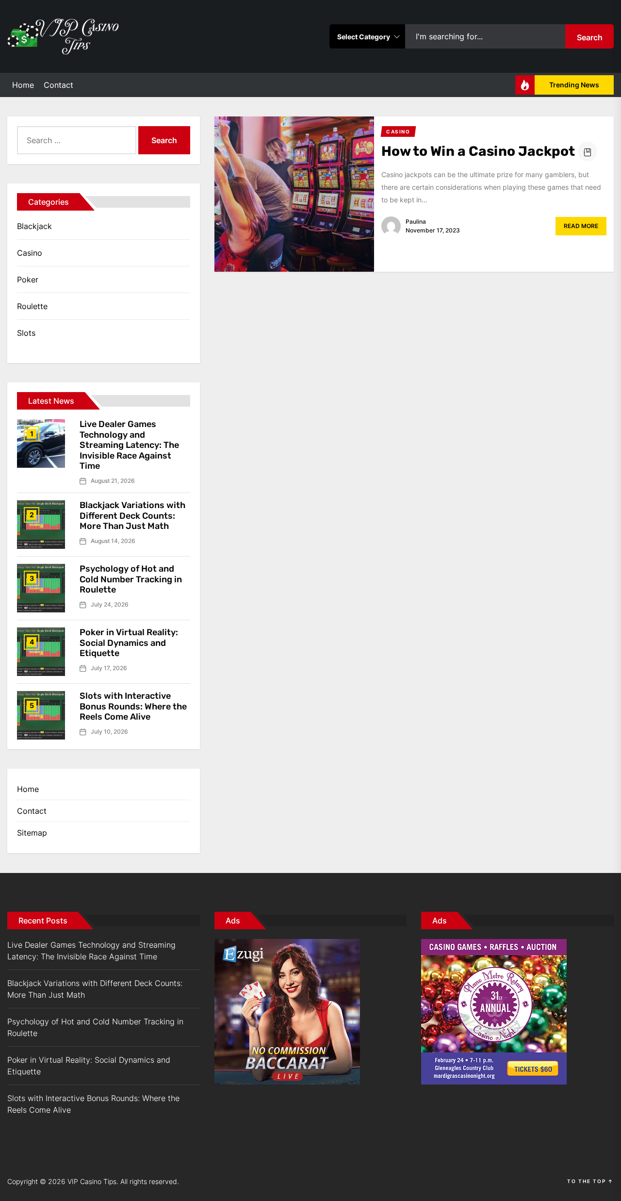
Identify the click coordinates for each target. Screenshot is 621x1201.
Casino (29, 253)
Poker (27, 279)
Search (590, 37)
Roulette (32, 306)
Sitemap (32, 833)
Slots (26, 333)
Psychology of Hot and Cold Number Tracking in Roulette (131, 579)
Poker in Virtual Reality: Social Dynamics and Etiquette (129, 642)
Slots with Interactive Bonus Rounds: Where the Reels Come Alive (133, 706)
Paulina (416, 221)
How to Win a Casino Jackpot (478, 151)
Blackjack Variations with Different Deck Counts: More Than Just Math (132, 515)
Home (23, 85)
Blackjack (34, 226)
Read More (581, 226)
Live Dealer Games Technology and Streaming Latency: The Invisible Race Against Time (129, 445)
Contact (58, 85)
